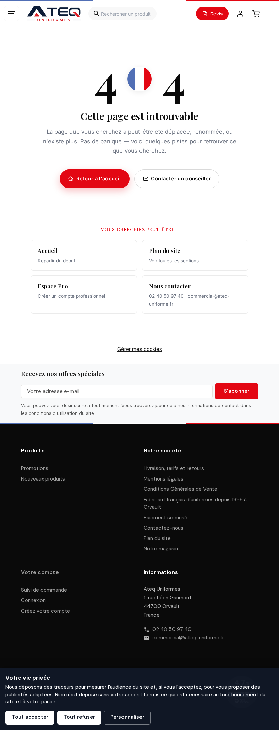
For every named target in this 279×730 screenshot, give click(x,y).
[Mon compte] (240, 13)
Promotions (34, 468)
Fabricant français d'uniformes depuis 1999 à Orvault (195, 503)
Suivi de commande (44, 590)
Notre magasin (161, 548)
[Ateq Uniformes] (54, 13)
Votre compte (40, 572)
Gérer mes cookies (139, 349)
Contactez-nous (163, 527)
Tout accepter (30, 717)
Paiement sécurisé (165, 517)
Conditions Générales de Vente (180, 489)
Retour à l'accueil (98, 179)
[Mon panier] (255, 13)
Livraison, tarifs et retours (174, 468)
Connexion (33, 600)
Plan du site (157, 538)
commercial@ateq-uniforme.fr (188, 637)
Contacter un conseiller (181, 179)
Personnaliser (127, 717)
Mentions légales (163, 478)
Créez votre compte (45, 610)
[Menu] (11, 13)
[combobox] (122, 13)
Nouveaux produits (43, 478)
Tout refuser (79, 717)
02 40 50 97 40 (172, 629)
